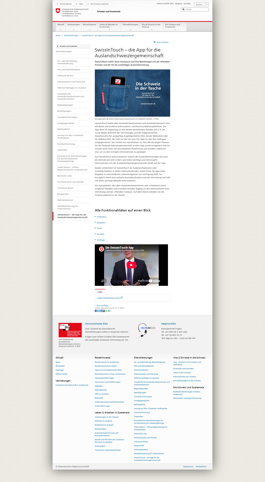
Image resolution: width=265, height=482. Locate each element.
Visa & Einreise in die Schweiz (151, 25)
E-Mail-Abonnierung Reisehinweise (109, 402)
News (58, 362)
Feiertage (59, 370)
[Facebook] (96, 310)
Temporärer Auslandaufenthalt (108, 450)
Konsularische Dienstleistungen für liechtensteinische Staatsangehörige (149, 421)
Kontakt (100, 234)
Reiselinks (99, 398)
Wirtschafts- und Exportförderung (187, 398)
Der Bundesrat (66, 4)
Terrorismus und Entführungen (107, 382)
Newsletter (60, 366)
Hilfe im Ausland (102, 394)
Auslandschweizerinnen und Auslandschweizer (106, 434)
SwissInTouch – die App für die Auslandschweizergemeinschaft (147, 459)
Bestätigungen (140, 393)
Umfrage (101, 240)
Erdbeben (99, 386)
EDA (81, 4)
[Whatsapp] (106, 310)
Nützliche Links (140, 434)
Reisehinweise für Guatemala (107, 362)
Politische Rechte (141, 370)
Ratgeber (101, 222)
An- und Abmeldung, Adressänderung (149, 362)
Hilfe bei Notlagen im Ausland (146, 378)
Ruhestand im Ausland (104, 425)
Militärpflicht (139, 405)
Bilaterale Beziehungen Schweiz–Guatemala (187, 393)
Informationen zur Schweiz (184, 377)
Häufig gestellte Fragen (104, 378)
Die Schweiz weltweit (99, 4)
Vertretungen (73, 24)
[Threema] (104, 310)
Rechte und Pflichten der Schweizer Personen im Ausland (109, 441)
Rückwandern (100, 429)
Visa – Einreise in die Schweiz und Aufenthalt (187, 363)
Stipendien (138, 416)
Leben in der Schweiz (182, 373)
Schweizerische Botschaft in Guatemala (72, 385)
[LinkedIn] (101, 310)
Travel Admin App (102, 406)
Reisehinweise (89, 24)
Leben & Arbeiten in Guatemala (109, 25)
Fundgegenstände (141, 401)
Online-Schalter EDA (96, 323)
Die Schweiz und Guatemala (172, 25)
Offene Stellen (62, 374)
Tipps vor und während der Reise (108, 370)
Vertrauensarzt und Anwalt (145, 438)
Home (58, 35)
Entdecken (102, 217)
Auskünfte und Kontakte (183, 369)
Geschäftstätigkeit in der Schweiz (187, 381)
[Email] (109, 310)
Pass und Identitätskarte (144, 366)
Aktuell (60, 24)
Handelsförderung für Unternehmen (149, 454)
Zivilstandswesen (141, 450)
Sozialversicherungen (143, 397)
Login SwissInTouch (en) (108, 298)
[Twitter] (98, 310)
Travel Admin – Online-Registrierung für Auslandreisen (150, 428)
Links (98, 292)
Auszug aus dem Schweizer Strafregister (150, 409)
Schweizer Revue (141, 442)
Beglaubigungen (141, 389)
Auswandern (100, 446)
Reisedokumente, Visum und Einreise (110, 374)
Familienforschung (142, 412)
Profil (99, 228)
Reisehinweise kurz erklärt (106, 366)
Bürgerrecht (139, 446)
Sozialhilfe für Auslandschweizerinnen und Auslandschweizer (152, 383)
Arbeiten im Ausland (103, 421)
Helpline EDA (168, 323)
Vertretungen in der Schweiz (107, 417)
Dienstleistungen (130, 24)
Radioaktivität (101, 390)
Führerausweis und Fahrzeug (146, 374)
